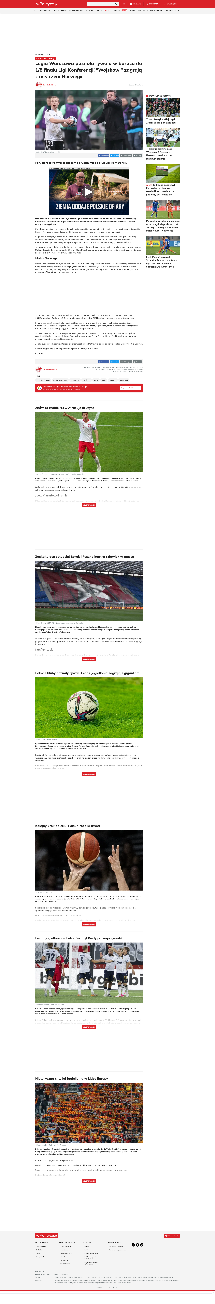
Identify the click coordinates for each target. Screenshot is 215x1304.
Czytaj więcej (89, 505)
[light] (124, 4)
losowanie (75, 380)
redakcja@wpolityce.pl (127, 367)
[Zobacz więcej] (163, 107)
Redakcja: (39, 1271)
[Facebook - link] (133, 1245)
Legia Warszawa (60, 380)
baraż (96, 380)
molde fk (112, 380)
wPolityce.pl (39, 54)
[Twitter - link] (141, 1245)
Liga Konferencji (43, 380)
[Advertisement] (107, 30)
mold (104, 380)
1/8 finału (86, 380)
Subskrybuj (139, 369)
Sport (48, 54)
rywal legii (123, 380)
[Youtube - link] (137, 1245)
